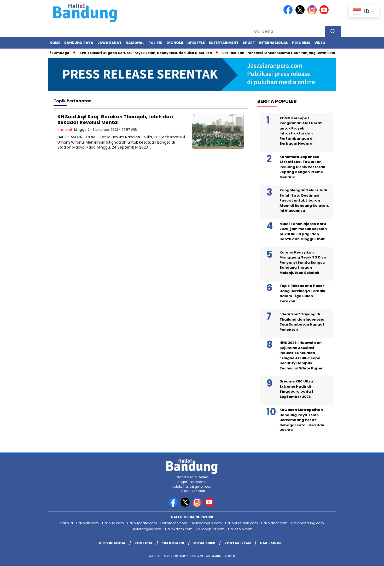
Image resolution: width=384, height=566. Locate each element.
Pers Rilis (301, 42)
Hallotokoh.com (173, 523)
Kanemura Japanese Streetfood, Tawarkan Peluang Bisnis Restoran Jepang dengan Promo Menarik (302, 167)
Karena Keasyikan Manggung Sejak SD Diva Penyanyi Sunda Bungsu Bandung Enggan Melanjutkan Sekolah (303, 262)
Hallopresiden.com (241, 523)
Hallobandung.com (307, 523)
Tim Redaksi (173, 543)
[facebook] (288, 13)
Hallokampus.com (206, 523)
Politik (155, 42)
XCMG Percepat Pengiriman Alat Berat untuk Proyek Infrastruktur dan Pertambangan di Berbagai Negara (301, 131)
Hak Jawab (271, 543)
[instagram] (312, 13)
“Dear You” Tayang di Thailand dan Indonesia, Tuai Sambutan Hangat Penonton (302, 322)
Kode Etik (144, 543)
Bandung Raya (78, 42)
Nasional (135, 42)
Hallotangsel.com (147, 529)
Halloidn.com (87, 523)
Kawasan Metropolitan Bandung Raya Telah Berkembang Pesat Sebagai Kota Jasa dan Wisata (302, 420)
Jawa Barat (109, 42)
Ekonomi (174, 42)
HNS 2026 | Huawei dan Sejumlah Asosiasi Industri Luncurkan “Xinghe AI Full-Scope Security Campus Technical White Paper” (302, 355)
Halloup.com (113, 523)
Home (55, 42)
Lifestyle (196, 42)
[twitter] (300, 13)
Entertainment (223, 42)
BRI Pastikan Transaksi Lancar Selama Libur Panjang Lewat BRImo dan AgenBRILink (288, 53)
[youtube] (324, 13)
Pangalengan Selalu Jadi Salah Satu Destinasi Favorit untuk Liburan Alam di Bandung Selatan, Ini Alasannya (304, 200)
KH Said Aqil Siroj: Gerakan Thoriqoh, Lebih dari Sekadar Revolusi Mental (115, 119)
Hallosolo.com (240, 529)
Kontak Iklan (237, 543)
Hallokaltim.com (179, 529)
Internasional (273, 42)
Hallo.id (66, 523)
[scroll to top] (368, 558)
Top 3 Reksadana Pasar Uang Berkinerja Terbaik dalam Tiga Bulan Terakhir (302, 293)
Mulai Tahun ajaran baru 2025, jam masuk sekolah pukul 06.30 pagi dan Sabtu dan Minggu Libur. (303, 231)
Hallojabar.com (274, 523)
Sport (249, 42)
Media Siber (204, 543)
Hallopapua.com (210, 529)
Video (320, 42)
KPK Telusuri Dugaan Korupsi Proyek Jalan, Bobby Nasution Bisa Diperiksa (138, 53)
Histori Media (112, 543)
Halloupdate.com (142, 523)
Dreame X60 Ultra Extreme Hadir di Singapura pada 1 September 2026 (296, 389)
